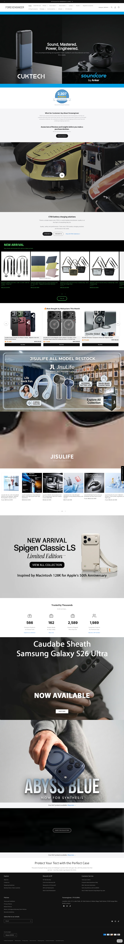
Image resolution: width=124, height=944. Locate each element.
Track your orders (86, 879)
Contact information (50, 940)
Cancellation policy (60, 940)
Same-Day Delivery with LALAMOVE (90, 887)
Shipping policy (41, 940)
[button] (45, 5)
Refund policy (18, 940)
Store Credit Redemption (49, 890)
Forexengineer (10, 940)
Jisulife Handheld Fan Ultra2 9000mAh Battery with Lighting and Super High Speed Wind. (31, 496)
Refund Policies (8, 906)
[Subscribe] (30, 921)
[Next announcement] (119, 1)
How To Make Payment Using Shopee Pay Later (93, 890)
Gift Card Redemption (48, 887)
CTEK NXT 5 (47, 234)
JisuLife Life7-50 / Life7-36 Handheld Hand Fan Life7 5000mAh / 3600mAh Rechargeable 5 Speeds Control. (10, 496)
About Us (6, 879)
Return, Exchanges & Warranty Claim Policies (15, 909)
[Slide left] (58, 294)
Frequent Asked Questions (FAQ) (90, 882)
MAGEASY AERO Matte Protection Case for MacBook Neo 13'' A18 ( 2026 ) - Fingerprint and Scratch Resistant (44, 283)
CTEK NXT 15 (58, 234)
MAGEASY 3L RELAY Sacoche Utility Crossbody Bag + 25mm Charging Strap (104, 283)
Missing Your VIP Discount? (49, 885)
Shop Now (62, 711)
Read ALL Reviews (62, 136)
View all (62, 298)
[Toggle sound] (121, 209)
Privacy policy (25, 940)
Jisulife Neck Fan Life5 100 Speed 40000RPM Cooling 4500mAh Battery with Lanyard (73, 496)
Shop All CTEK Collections (72, 234)
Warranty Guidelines (9, 912)
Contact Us (6, 882)
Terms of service (33, 940)
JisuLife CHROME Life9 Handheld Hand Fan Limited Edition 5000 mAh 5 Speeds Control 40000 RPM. (52, 496)
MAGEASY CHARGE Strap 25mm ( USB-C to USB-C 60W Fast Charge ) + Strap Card (15, 283)
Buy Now (23, 344)
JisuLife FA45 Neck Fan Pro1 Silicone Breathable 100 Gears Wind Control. (93, 495)
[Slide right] (65, 294)
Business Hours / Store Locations (12, 887)
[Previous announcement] (4, 1)
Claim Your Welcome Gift (49, 882)
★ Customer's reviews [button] (122, 473)
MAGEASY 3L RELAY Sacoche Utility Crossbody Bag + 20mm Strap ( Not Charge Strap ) (74, 283)
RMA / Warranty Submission (88, 885)
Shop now (51, 632)
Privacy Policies (8, 904)
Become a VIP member (94, 632)
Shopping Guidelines (9, 885)
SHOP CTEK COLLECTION (62, 830)
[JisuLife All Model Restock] (62, 381)
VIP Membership (47, 879)
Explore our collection (29, 632)
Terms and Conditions (9, 901)
